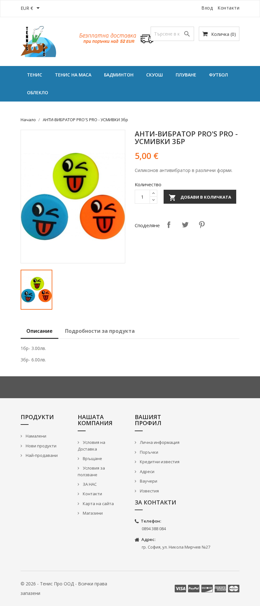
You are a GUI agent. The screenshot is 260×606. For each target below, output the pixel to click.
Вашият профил (148, 420)
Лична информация (159, 442)
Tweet (185, 224)
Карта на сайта (98, 503)
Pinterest (201, 224)
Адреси (146, 471)
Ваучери (148, 481)
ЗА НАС (89, 484)
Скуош (154, 75)
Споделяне (168, 224)
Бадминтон (118, 75)
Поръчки (148, 452)
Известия (149, 491)
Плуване (186, 75)
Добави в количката (200, 197)
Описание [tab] (39, 330)
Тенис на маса (73, 75)
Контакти (228, 8)
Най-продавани (41, 455)
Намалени (35, 436)
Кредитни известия (159, 461)
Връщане (92, 458)
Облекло (37, 92)
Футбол (218, 75)
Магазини (92, 513)
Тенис (34, 75)
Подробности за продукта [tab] (100, 330)
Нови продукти (40, 446)
